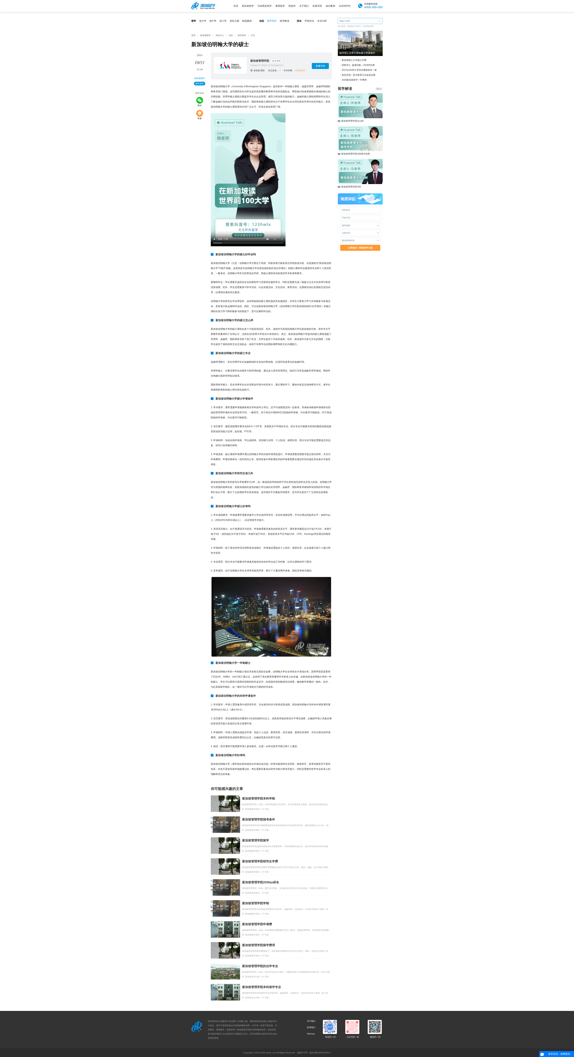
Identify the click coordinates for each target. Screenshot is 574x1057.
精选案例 (247, 21)
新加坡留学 (248, 6)
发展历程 (317, 6)
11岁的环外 (345, 6)
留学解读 (284, 21)
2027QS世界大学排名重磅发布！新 (359, 70)
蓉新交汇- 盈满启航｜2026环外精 (358, 65)
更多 (378, 89)
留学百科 (272, 21)
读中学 (212, 21)
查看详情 (320, 66)
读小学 (223, 21)
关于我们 (304, 6)
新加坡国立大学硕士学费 (354, 60)
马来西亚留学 (264, 6)
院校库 (292, 6)
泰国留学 (280, 6)
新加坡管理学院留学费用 (258, 945)
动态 (231, 35)
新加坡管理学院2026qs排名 (260, 882)
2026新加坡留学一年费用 (354, 80)
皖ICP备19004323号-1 (320, 1052)
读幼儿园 (234, 21)
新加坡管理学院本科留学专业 (261, 987)
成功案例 (330, 6)
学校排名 (309, 21)
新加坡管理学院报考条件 (258, 819)
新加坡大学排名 (354, 26)
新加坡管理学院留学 (255, 840)
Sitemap (311, 1033)
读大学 (202, 21)
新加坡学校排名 (252, 893)
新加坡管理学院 (259, 60)
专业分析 (322, 21)
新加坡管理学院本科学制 (258, 798)
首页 (235, 6)
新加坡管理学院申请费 (257, 924)
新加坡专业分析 (252, 976)
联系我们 (311, 1027)
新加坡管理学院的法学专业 (260, 966)
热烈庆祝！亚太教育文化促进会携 (358, 75)
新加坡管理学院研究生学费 (260, 861)
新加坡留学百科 (252, 809)
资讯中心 (220, 35)
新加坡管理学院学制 (255, 903)
